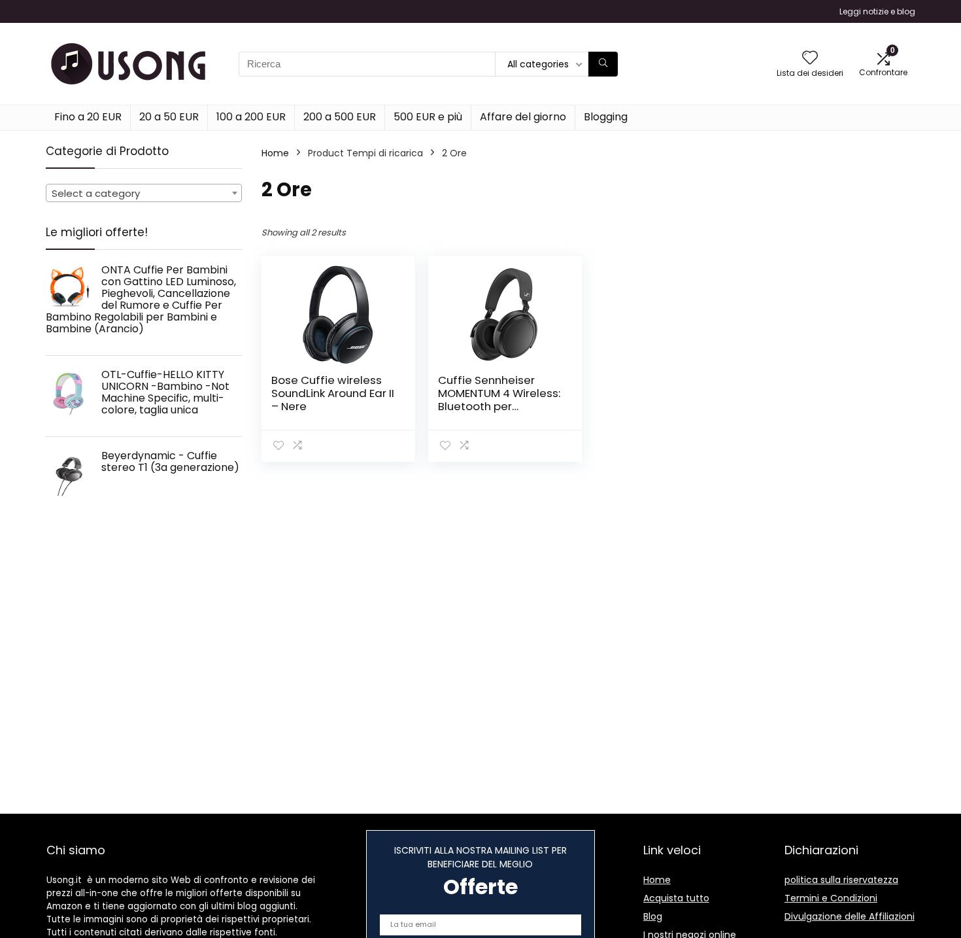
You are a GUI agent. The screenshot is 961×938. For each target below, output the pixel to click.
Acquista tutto (676, 898)
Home (275, 153)
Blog (652, 916)
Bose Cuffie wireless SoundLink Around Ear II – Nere (332, 393)
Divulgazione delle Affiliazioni (849, 916)
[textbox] (143, 193)
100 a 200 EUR (251, 116)
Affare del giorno (523, 116)
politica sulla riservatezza (841, 879)
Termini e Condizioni (830, 898)
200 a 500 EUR (339, 116)
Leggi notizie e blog (877, 11)
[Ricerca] (603, 64)
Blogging (606, 116)
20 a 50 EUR (169, 116)
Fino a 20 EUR (88, 116)
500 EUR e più (428, 116)
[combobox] (144, 193)
